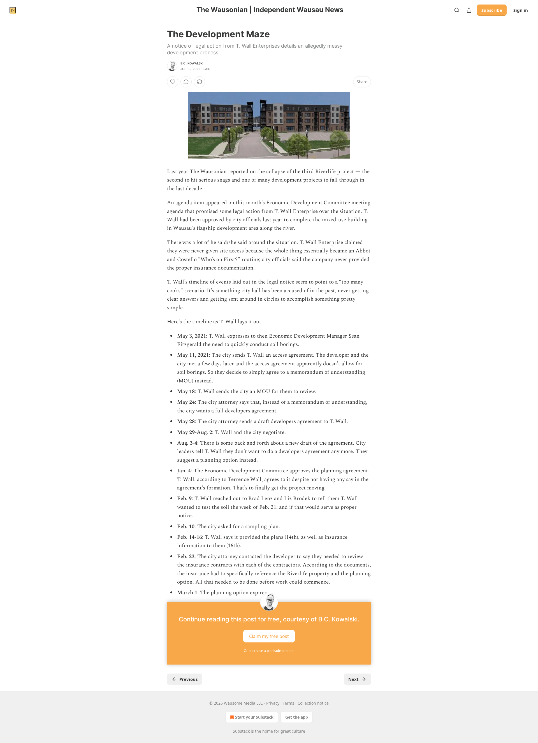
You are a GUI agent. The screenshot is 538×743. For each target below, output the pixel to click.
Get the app (296, 717)
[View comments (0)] (186, 81)
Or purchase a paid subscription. (269, 650)
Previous (188, 679)
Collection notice (313, 703)
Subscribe (491, 10)
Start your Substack (254, 717)
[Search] (456, 10)
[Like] (172, 81)
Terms (288, 703)
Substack (241, 731)
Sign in (520, 10)
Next (353, 679)
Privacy (272, 703)
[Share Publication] (469, 10)
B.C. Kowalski (192, 63)
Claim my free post (269, 636)
